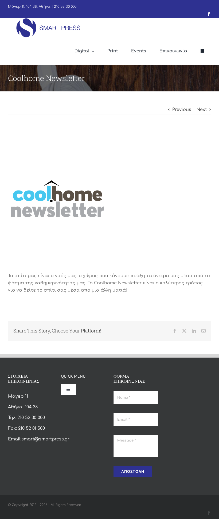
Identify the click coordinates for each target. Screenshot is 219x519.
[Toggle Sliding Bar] (202, 51)
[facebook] (209, 14)
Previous (181, 109)
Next (202, 109)
